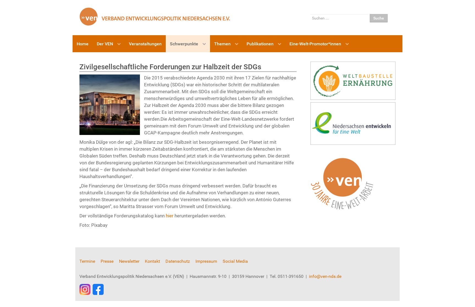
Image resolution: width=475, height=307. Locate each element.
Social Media (235, 261)
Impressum (206, 261)
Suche (378, 18)
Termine (87, 261)
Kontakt (152, 261)
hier (170, 216)
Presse (107, 261)
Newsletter (129, 261)
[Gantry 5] (155, 16)
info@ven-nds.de (325, 276)
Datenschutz (177, 261)
